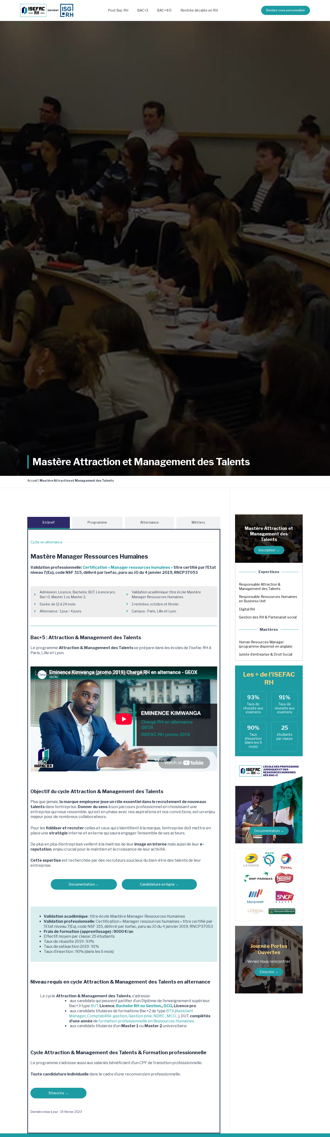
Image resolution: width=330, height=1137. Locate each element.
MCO (171, 1016)
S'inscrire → (268, 972)
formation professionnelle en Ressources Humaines (146, 1021)
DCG (168, 1006)
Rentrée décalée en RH (199, 10)
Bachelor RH (127, 1006)
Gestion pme (140, 1016)
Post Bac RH (118, 10)
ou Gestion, (151, 1006)
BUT (94, 1006)
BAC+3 (142, 10)
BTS (170, 1011)
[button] (285, 10)
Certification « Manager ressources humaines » (128, 567)
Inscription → (269, 550)
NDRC (159, 1016)
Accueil (32, 480)
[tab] (48, 523)
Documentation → (269, 831)
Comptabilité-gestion (107, 1016)
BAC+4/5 (164, 10)
